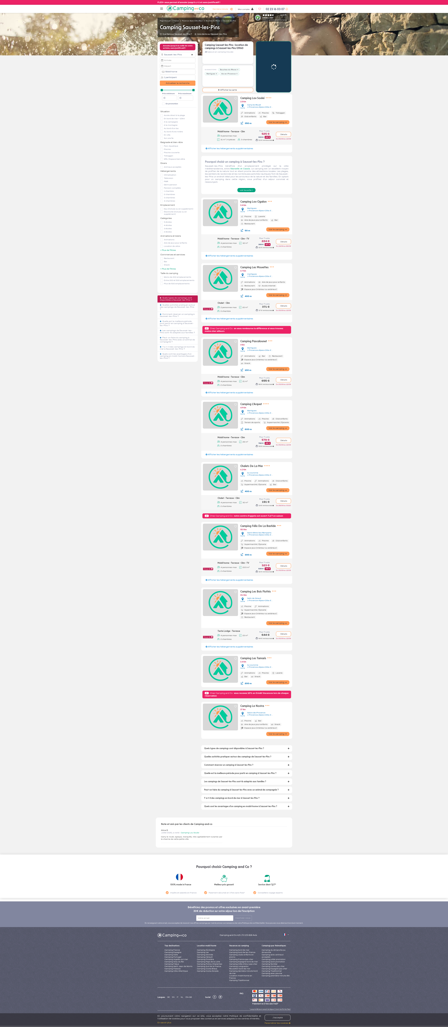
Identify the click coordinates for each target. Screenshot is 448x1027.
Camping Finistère (205, 934)
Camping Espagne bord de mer (243, 936)
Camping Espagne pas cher (274, 943)
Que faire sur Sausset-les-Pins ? (177, 34)
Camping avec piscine (272, 948)
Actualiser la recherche (177, 83)
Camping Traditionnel (239, 955)
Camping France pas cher (241, 934)
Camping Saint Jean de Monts (178, 941)
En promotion (172, 104)
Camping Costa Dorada (208, 945)
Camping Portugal (172, 931)
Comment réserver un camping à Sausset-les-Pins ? (177, 315)
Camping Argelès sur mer (176, 934)
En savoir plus (164, 1022)
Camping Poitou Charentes (209, 938)
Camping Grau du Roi (174, 936)
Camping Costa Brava (207, 943)
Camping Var (203, 927)
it (177, 971)
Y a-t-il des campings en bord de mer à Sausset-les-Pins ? (177, 348)
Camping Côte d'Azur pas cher (243, 938)
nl (182, 971)
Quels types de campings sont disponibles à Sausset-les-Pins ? (176, 299)
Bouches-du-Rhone (228, 70)
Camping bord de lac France (242, 927)
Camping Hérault (205, 931)
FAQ (241, 968)
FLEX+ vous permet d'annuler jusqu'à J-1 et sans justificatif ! (189, 2)
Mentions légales (197, 989)
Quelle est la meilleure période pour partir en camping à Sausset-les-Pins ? (177, 323)
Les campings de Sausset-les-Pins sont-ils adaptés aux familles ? (177, 331)
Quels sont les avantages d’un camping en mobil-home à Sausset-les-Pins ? (177, 356)
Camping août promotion (273, 936)
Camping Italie (171, 929)
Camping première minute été (276, 950)
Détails (283, 134)
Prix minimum (168, 93)
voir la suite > (246, 190)
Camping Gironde (205, 929)
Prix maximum (184, 93)
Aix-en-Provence (228, 74)
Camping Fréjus (171, 938)
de (168, 971)
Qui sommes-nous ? (168, 992)
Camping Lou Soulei (190, 833)
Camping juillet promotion (273, 934)
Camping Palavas (172, 943)
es (173, 971)
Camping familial (269, 938)
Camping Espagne (172, 927)
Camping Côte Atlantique (176, 945)
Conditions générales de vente (173, 989)
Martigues (210, 74)
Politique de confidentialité (244, 989)
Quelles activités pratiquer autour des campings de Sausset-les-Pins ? (177, 307)
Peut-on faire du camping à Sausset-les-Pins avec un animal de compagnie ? (177, 339)
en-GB (189, 971)
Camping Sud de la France (209, 941)
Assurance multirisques (218, 989)
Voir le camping (276, 122)
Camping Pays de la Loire (208, 936)
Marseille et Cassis (240, 168)
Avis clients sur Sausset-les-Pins (212, 34)
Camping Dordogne (206, 924)
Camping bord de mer (239, 924)
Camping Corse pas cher (273, 941)
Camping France (172, 924)
